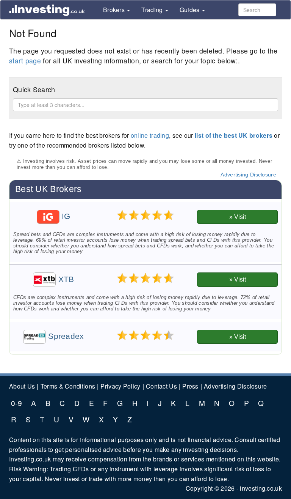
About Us (22, 386)
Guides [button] (190, 10)
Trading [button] (152, 10)
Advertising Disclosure (248, 175)
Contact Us (161, 386)
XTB (65, 279)
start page (25, 60)
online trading (150, 135)
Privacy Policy (120, 386)
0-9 (16, 403)
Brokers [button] (114, 10)
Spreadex (65, 336)
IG (64, 216)
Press (190, 386)
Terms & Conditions (68, 386)
